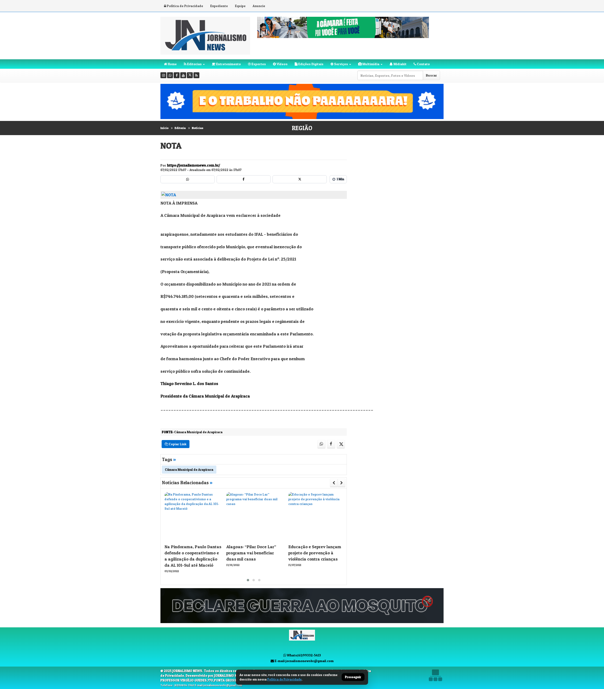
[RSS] (196, 75)
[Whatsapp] (170, 75)
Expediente (219, 6)
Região (302, 128)
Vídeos (282, 64)
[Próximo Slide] (341, 483)
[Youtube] (183, 75)
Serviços (340, 64)
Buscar (431, 75)
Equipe (240, 6)
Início (164, 128)
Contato (423, 64)
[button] (248, 580)
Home (172, 64)
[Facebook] (177, 75)
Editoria (180, 128)
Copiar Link (177, 444)
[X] (190, 75)
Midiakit (400, 64)
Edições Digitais (310, 64)
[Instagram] (163, 75)
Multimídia (370, 64)
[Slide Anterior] (334, 483)
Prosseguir (353, 677)
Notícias (197, 128)
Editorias (194, 64)
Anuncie (259, 6)
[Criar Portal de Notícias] (435, 675)
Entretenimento (228, 64)
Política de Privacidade (184, 6)
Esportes (258, 64)
